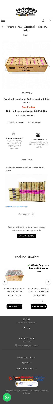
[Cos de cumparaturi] (43, 20)
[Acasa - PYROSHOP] (26, 11)
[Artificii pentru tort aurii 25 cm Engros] (39, 275)
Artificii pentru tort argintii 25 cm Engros (14, 290)
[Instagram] (29, 328)
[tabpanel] (26, 64)
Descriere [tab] (26, 159)
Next (49, 67)
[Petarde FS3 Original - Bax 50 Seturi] (26, 64)
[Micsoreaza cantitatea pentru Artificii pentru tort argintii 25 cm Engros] (10, 301)
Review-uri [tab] (26, 214)
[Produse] (3, 21)
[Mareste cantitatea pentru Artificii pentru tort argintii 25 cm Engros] (18, 301)
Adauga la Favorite (16, 122)
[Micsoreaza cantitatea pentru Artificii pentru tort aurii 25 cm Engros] (34, 301)
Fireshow (26, 35)
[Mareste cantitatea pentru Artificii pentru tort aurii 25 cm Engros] (42, 301)
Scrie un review (26, 235)
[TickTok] (23, 328)
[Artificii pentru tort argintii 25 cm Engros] (14, 275)
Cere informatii (36, 122)
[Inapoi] (2, 27)
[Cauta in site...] (50, 20)
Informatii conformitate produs (16, 206)
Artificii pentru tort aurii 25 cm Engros (38, 290)
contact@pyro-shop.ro (28, 345)
